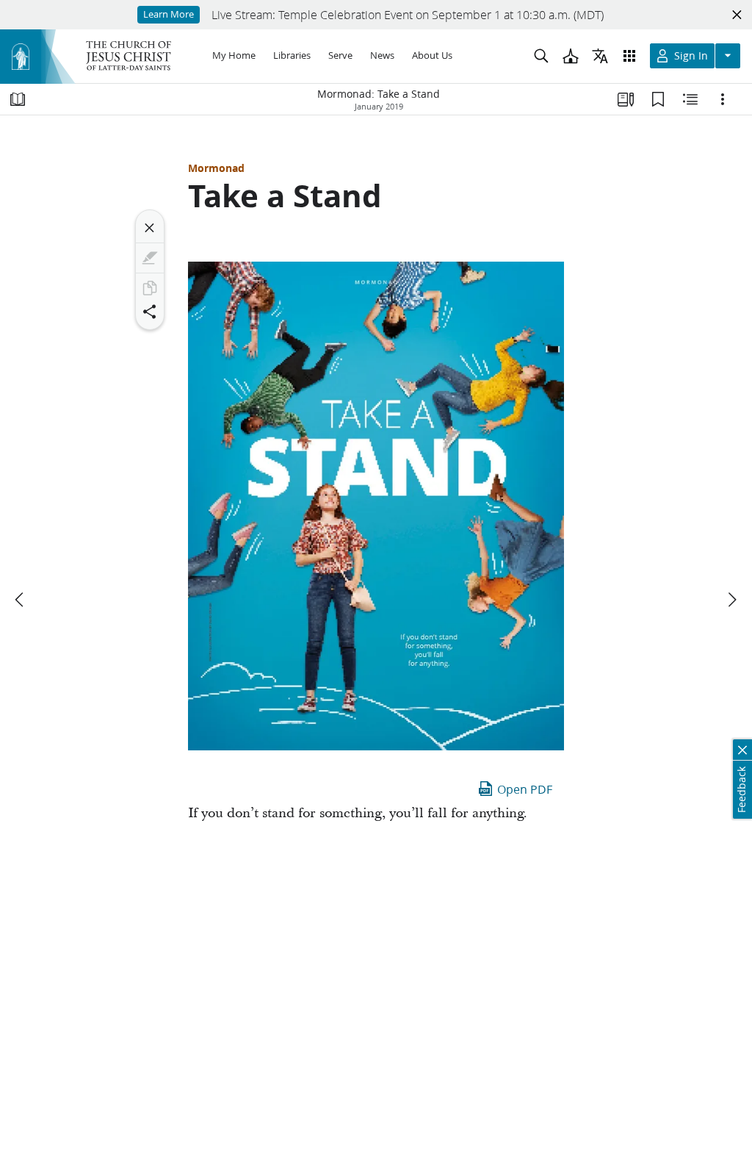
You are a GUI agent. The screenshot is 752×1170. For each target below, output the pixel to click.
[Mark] (150, 258)
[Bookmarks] (658, 99)
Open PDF (524, 788)
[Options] (722, 99)
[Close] (150, 228)
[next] (731, 599)
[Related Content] (690, 99)
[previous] (20, 599)
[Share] (150, 311)
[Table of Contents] (17, 99)
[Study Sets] (625, 99)
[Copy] (150, 288)
